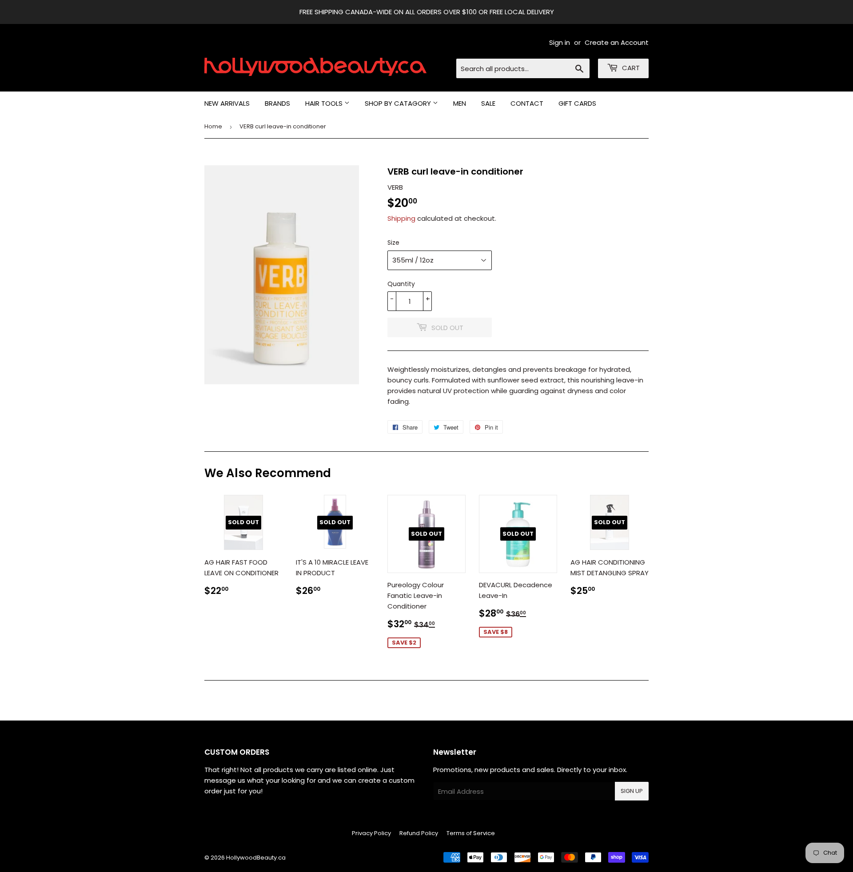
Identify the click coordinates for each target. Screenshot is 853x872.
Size (393, 242)
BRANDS (277, 103)
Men (459, 103)
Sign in (559, 42)
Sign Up (632, 791)
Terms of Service (470, 833)
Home (213, 126)
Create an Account (617, 42)
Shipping (401, 218)
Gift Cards (577, 103)
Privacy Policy (371, 833)
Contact (526, 103)
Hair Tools (324, 103)
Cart (630, 67)
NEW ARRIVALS (227, 103)
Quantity (401, 283)
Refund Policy (418, 833)
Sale (488, 103)
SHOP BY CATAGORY (399, 103)
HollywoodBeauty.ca (256, 857)
